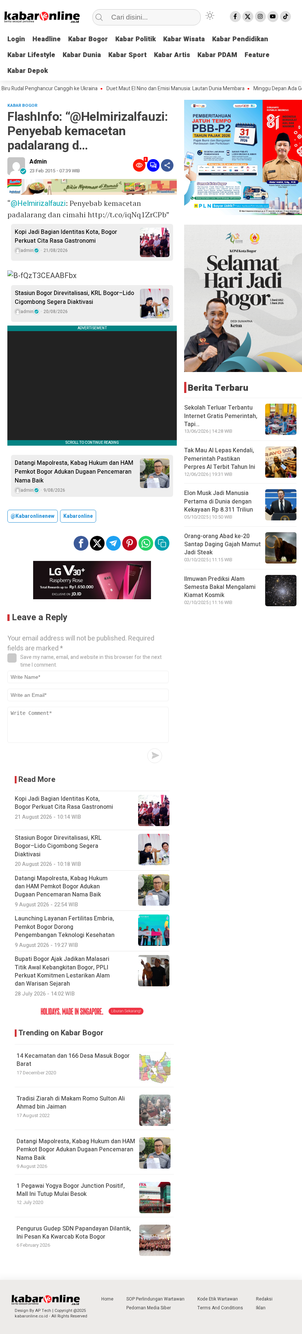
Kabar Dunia (82, 55)
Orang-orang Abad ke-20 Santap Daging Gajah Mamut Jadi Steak (222, 544)
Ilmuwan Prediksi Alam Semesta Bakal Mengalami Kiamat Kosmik (220, 587)
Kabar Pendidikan (240, 39)
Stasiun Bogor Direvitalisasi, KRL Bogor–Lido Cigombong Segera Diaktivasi (74, 297)
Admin (38, 161)
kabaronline (78, 516)
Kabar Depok (27, 71)
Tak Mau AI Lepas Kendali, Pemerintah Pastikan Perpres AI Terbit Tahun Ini (219, 458)
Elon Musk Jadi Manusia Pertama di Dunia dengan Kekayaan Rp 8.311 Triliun (218, 501)
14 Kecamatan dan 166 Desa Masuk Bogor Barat (73, 1060)
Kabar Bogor (88, 39)
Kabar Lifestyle (31, 55)
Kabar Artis (172, 55)
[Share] (167, 165)
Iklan (261, 1308)
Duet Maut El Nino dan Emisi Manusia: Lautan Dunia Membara (152, 88)
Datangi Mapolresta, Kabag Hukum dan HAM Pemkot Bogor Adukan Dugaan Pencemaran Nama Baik (74, 472)
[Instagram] (260, 16)
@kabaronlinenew (33, 516)
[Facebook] (235, 16)
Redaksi (264, 1299)
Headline (46, 39)
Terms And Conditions (220, 1308)
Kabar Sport (127, 55)
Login (16, 39)
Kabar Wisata (184, 39)
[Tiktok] (285, 16)
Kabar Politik (135, 39)
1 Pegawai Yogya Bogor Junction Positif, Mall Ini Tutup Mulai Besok (71, 1190)
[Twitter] (247, 16)
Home (107, 1299)
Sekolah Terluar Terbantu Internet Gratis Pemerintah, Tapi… (220, 416)
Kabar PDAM (217, 55)
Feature (257, 55)
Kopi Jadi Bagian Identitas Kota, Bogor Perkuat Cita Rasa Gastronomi (66, 236)
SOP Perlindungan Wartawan (155, 1299)
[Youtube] (272, 16)
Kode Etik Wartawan (217, 1299)
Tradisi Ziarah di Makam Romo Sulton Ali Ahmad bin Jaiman (71, 1102)
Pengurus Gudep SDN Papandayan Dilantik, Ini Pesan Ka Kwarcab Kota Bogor (74, 1232)
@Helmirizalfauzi (38, 203)
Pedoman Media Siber (148, 1308)
